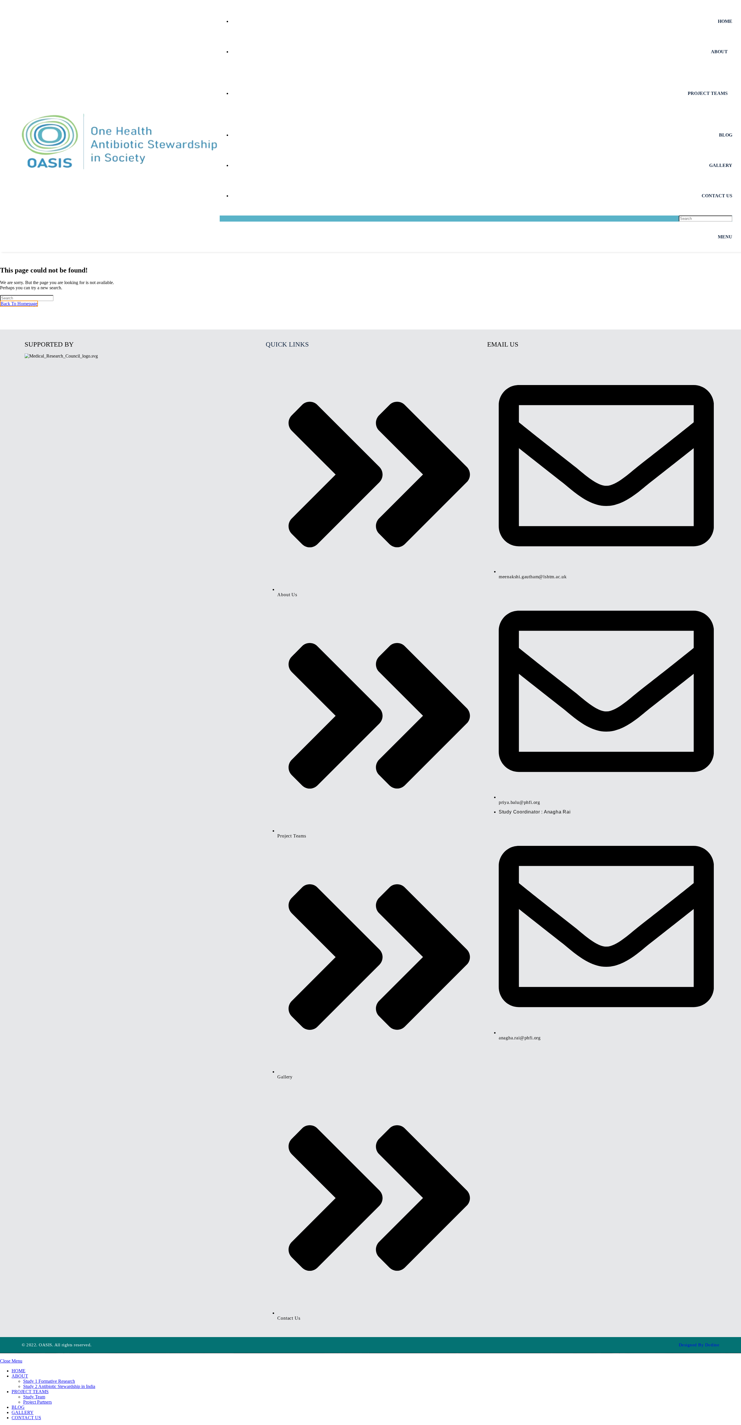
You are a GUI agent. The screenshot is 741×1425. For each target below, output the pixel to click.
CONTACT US (26, 1417)
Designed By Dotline (699, 1345)
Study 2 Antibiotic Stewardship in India (59, 1386)
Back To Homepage (19, 303)
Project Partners (37, 1402)
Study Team (34, 1396)
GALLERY (23, 1412)
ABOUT (20, 1376)
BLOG (18, 1407)
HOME (18, 1370)
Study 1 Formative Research (49, 1381)
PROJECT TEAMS (30, 1391)
